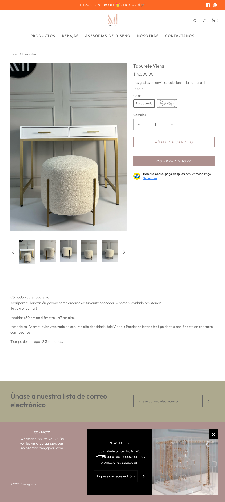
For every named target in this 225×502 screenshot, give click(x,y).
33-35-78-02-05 (51, 438)
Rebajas (70, 36)
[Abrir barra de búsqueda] (195, 20)
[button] (13, 252)
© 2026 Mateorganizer (23, 484)
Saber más (150, 178)
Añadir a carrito (174, 142)
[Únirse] (209, 401)
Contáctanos (179, 36)
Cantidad (139, 115)
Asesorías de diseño (108, 36)
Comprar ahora (174, 161)
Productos (43, 36)
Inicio (13, 54)
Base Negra (167, 103)
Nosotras (148, 36)
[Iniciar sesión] (204, 20)
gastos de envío (151, 82)
